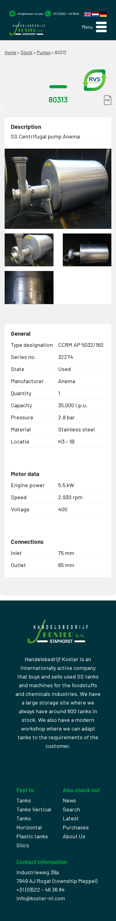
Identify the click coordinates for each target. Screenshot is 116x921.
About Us (74, 836)
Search (71, 809)
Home (10, 52)
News (69, 800)
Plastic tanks (32, 836)
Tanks (23, 800)
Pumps (43, 52)
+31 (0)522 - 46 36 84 (66, 13)
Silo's (22, 845)
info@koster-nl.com (30, 13)
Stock (26, 52)
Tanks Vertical (33, 809)
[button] (94, 27)
